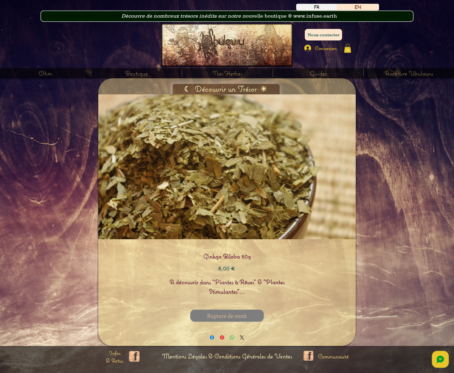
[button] (227, 72)
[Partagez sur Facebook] (212, 337)
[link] (347, 48)
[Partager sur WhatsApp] (232, 337)
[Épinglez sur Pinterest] (222, 337)
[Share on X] (242, 337)
